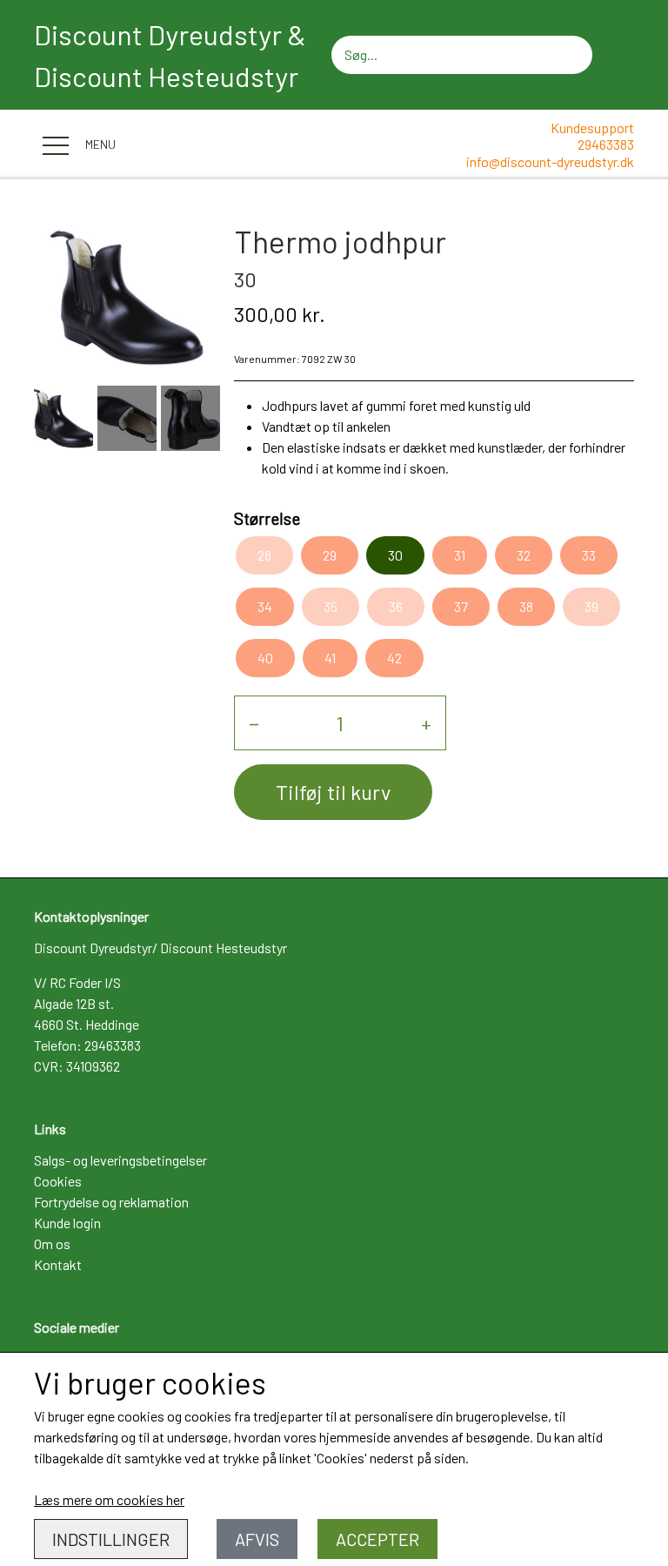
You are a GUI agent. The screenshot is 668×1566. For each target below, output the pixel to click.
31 (459, 555)
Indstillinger (111, 1539)
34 (264, 606)
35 (330, 606)
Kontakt (58, 1264)
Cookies (58, 1181)
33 (589, 555)
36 (396, 606)
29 (330, 555)
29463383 (606, 144)
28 (264, 555)
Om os (52, 1243)
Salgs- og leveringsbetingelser (120, 1160)
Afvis (257, 1539)
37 (461, 606)
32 (524, 555)
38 (526, 606)
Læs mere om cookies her (109, 1499)
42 (394, 657)
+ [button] (426, 723)
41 (330, 657)
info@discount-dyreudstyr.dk (550, 161)
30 (395, 555)
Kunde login (67, 1222)
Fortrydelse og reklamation (111, 1201)
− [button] (254, 723)
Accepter (377, 1539)
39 (591, 606)
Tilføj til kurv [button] (333, 791)
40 (265, 657)
